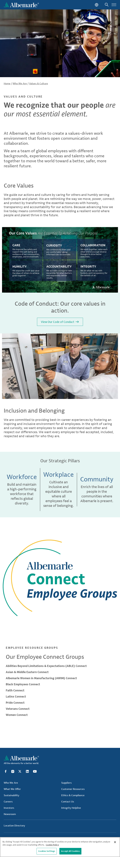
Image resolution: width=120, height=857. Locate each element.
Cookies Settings (46, 851)
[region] (60, 847)
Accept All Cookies (70, 851)
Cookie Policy (52, 844)
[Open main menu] (114, 4)
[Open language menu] (96, 4)
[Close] (115, 842)
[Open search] (106, 4)
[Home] (21, 4)
